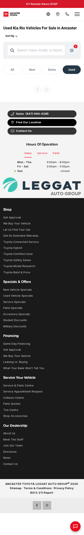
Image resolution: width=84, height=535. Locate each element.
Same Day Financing (16, 343)
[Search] (12, 50)
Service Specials (14, 302)
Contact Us (10, 464)
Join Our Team (13, 445)
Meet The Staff (13, 439)
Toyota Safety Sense (17, 260)
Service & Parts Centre (18, 385)
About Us (9, 433)
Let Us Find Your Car (16, 229)
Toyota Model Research (19, 266)
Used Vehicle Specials (18, 295)
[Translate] (48, 14)
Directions (10, 451)
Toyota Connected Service (21, 241)
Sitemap (15, 488)
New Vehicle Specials (17, 289)
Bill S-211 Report (41, 492)
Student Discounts (15, 320)
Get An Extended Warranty (20, 235)
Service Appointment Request (22, 391)
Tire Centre (10, 410)
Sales (28, 153)
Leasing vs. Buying (15, 362)
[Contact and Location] (58, 14)
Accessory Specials (16, 314)
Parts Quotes (11, 403)
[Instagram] (47, 505)
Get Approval (12, 217)
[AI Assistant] (75, 526)
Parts (56, 153)
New (32, 69)
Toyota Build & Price (16, 272)
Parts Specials (12, 308)
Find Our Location (28, 122)
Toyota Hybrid (12, 247)
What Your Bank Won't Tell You (23, 368)
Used (71, 69)
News (7, 457)
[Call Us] (67, 14)
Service (42, 153)
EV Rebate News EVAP (42, 4)
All (12, 69)
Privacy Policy (64, 488)
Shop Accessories (15, 416)
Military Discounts (14, 326)
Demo (52, 69)
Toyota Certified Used (18, 253)
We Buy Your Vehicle (17, 223)
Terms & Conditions (37, 488)
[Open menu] (77, 14)
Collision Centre (13, 397)
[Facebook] (37, 505)
